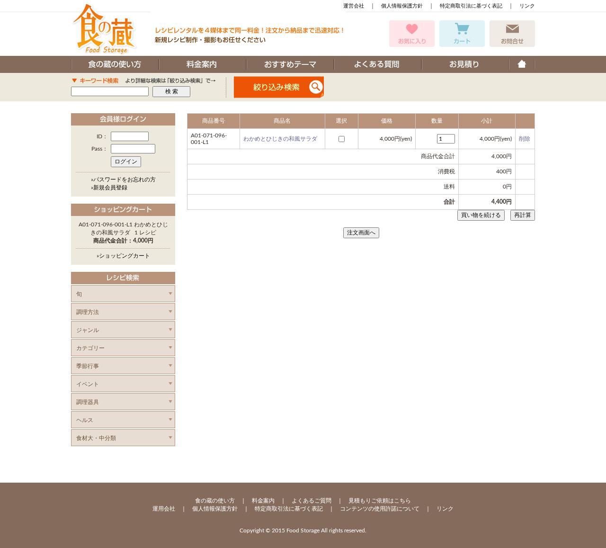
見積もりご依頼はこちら (379, 500)
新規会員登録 (110, 187)
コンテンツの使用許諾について (379, 509)
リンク (527, 6)
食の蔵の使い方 (215, 500)
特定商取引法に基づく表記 (471, 6)
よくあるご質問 (311, 500)
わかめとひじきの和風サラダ (280, 139)
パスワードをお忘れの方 (124, 179)
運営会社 (353, 6)
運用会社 (163, 509)
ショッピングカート (124, 256)
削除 (524, 139)
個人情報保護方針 (402, 6)
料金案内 (263, 500)
